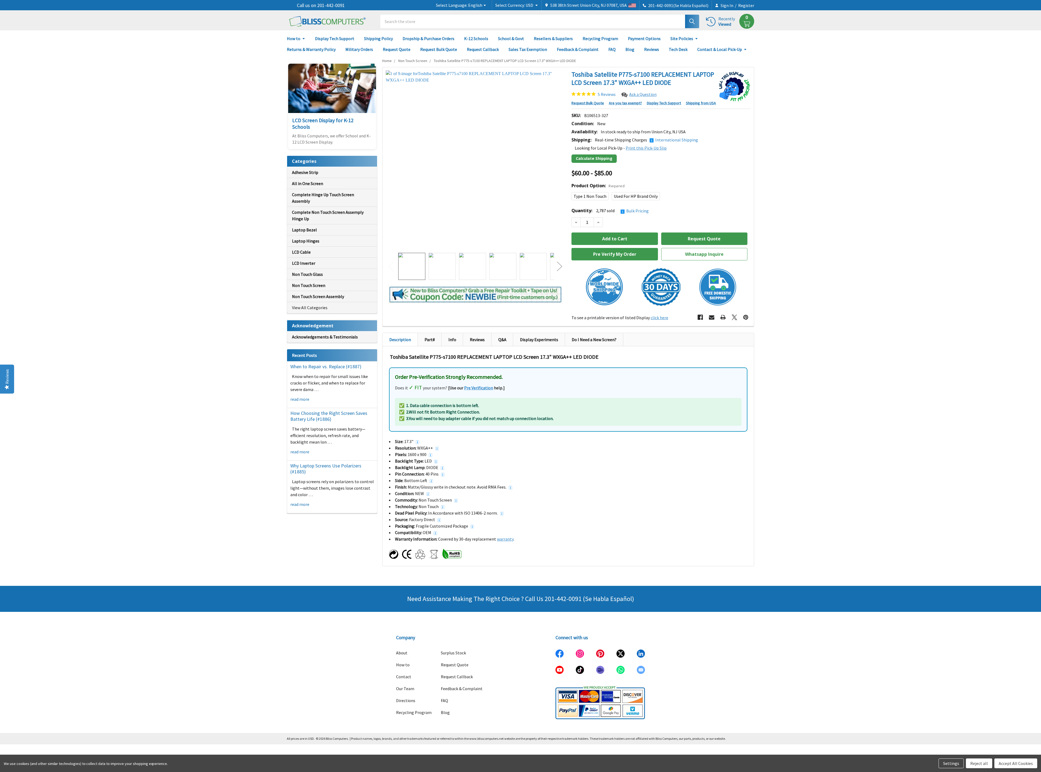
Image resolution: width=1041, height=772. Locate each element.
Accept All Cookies (1016, 763)
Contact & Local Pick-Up (719, 49)
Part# (430, 339)
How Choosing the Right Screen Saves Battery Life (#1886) (328, 416)
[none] (475, 160)
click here (659, 317)
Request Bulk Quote (438, 49)
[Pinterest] (746, 317)
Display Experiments (539, 339)
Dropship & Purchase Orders (428, 38)
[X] (734, 317)
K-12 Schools (476, 38)
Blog (629, 49)
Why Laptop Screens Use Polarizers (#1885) (325, 469)
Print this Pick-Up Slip (646, 148)
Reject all (979, 763)
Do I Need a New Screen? (594, 339)
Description (400, 339)
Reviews (651, 49)
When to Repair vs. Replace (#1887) (325, 366)
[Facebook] (700, 317)
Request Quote (396, 49)
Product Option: (598, 186)
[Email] (712, 317)
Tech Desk (678, 49)
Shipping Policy (378, 38)
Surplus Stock (453, 652)
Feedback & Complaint (578, 49)
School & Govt (511, 38)
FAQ (612, 49)
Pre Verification (478, 387)
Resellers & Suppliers (553, 38)
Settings (951, 763)
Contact (403, 676)
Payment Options (644, 38)
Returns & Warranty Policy (311, 49)
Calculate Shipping (594, 158)
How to (293, 38)
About (401, 652)
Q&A (502, 339)
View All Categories (309, 307)
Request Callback (483, 49)
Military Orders (359, 49)
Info (452, 339)
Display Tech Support (334, 38)
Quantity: (610, 211)
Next (559, 266)
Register (746, 5)
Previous (391, 266)
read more (299, 399)
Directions (405, 700)
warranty (505, 539)
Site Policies (681, 38)
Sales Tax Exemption (528, 49)
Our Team (405, 688)
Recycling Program (600, 38)
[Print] (723, 317)
